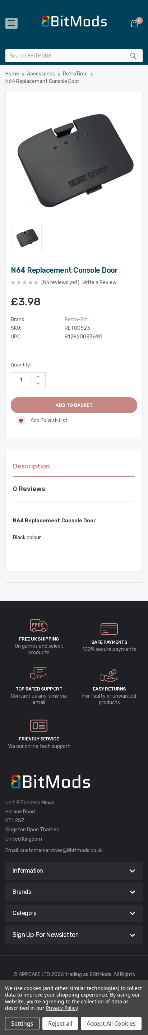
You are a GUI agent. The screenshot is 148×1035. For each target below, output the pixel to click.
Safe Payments (109, 642)
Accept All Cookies (111, 1023)
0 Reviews (29, 489)
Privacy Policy (61, 1007)
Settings (22, 1023)
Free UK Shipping (39, 639)
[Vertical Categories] (11, 23)
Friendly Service (39, 738)
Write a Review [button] (99, 282)
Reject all (60, 1023)
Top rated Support (39, 689)
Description (31, 466)
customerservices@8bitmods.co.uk (61, 850)
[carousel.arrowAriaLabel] (38, 626)
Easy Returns (109, 689)
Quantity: (21, 365)
